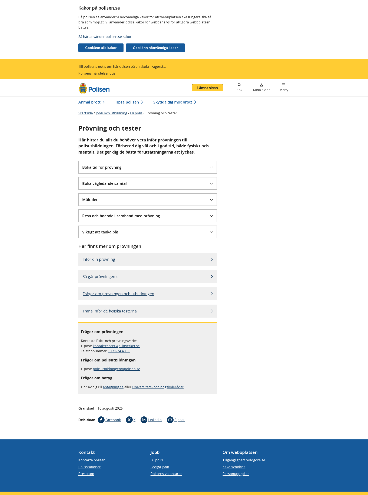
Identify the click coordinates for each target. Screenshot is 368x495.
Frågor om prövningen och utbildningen (118, 293)
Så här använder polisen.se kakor (105, 36)
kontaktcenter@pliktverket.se (116, 346)
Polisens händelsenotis (96, 73)
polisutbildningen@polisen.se (116, 369)
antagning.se (113, 387)
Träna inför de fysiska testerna (110, 311)
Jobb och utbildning (111, 113)
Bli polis (136, 113)
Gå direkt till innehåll (19, 81)
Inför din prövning (99, 259)
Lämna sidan (207, 87)
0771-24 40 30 (119, 351)
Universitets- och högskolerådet (158, 387)
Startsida (85, 113)
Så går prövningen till (102, 276)
